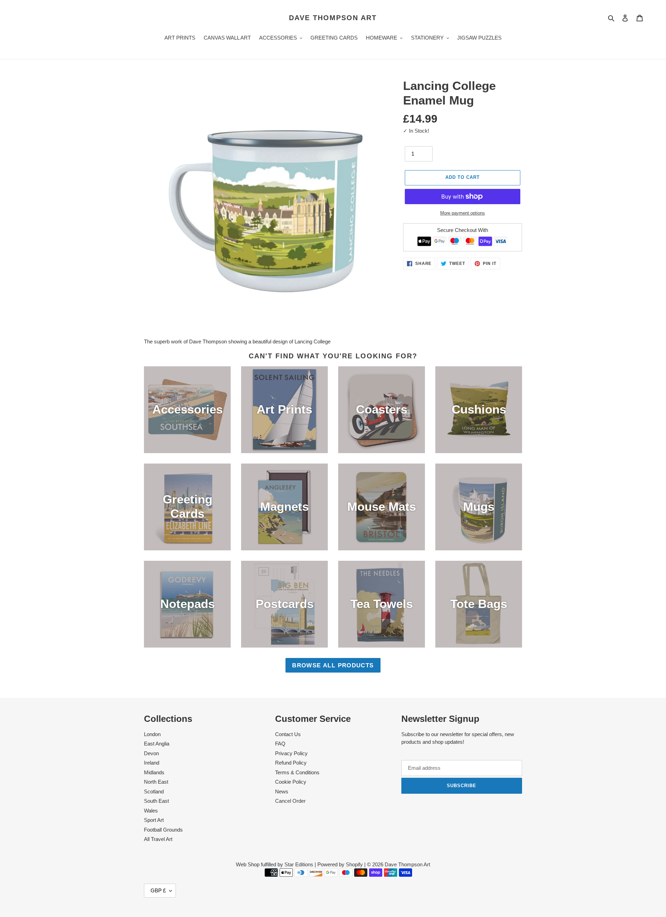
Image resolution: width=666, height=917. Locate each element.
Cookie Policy (290, 782)
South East (156, 801)
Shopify (354, 864)
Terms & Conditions (297, 772)
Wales (151, 811)
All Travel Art (158, 839)
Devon (151, 753)
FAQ (280, 744)
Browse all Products (333, 665)
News (281, 791)
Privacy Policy (291, 753)
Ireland (151, 763)
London (152, 734)
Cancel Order (290, 801)
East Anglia (156, 744)
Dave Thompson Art (333, 18)
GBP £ (158, 890)
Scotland (154, 791)
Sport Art (154, 820)
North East (156, 782)
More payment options (462, 213)
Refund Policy (291, 763)
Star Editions (298, 864)
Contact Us (288, 734)
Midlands (154, 772)
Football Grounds (163, 830)
